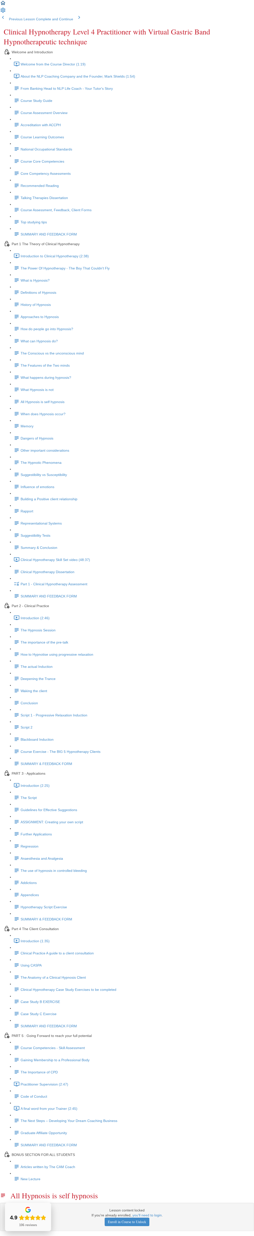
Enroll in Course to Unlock (127, 1221)
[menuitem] (3, 12)
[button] (3, 5)
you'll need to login (147, 1215)
